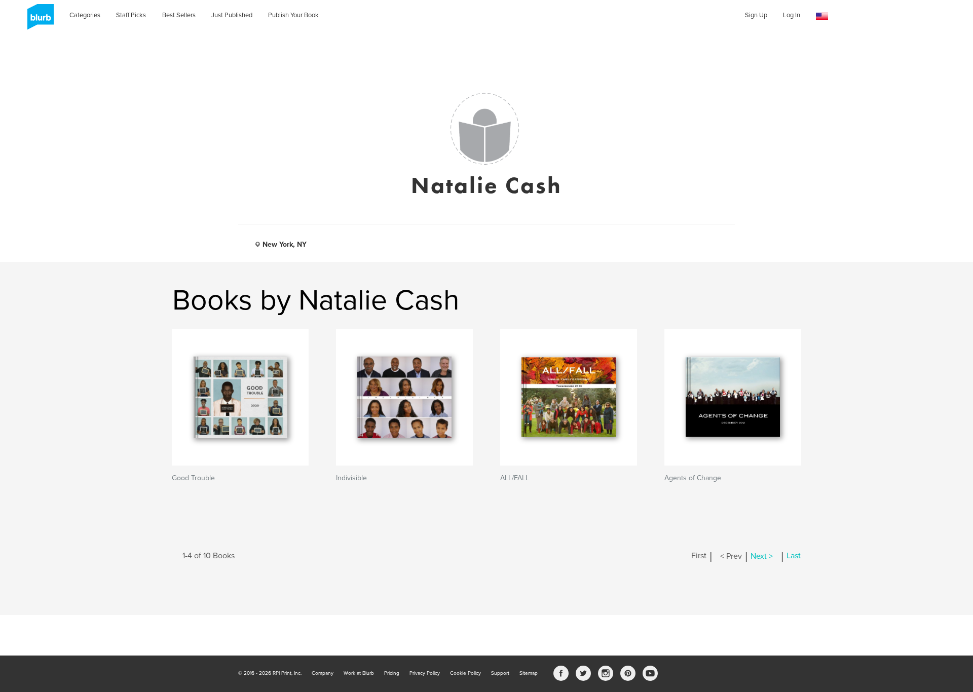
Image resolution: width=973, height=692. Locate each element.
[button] (822, 16)
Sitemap (528, 673)
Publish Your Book (293, 15)
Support (500, 673)
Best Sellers (179, 15)
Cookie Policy (465, 673)
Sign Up (756, 15)
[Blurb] (37, 20)
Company (322, 673)
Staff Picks (131, 15)
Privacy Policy (424, 673)
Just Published (231, 15)
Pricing (391, 673)
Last (794, 556)
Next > (762, 556)
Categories (84, 15)
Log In (791, 15)
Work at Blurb (359, 673)
